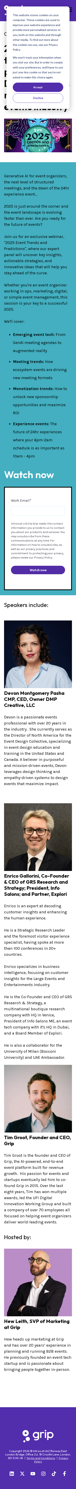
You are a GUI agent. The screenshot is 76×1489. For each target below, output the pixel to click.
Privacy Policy (43, 557)
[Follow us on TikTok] (54, 1474)
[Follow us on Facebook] (64, 1474)
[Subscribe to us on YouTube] (33, 1474)
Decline (38, 98)
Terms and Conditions (41, 1458)
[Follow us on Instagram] (43, 1474)
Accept (38, 87)
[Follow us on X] (22, 1474)
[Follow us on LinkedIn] (12, 1474)
